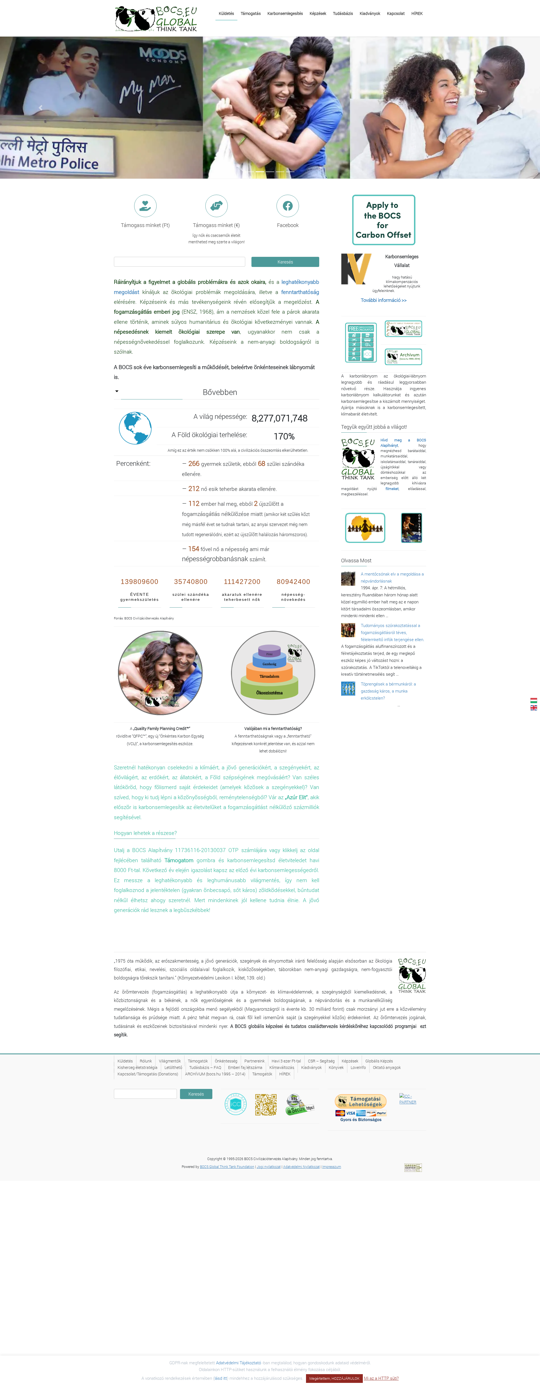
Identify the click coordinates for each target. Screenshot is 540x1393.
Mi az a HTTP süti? (381, 1378)
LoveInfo (358, 1067)
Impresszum (331, 1166)
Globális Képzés (379, 1061)
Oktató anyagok (387, 1067)
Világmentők (170, 1061)
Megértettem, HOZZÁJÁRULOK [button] (334, 1378)
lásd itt (221, 1378)
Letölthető (173, 1067)
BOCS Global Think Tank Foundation (227, 1166)
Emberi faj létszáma (245, 1067)
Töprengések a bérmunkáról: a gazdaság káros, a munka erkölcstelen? (388, 691)
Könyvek (336, 1067)
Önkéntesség (226, 1061)
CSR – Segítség (321, 1061)
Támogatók (198, 1061)
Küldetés (125, 1061)
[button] (40, 108)
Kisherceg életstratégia (138, 1067)
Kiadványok (311, 1067)
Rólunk (146, 1061)
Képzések (350, 1061)
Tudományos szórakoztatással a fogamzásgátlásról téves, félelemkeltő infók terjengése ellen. (392, 632)
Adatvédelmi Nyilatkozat (301, 1166)
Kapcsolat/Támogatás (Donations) (148, 1074)
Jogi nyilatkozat (269, 1166)
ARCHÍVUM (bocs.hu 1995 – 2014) (215, 1074)
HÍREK (285, 1074)
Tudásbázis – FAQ (205, 1067)
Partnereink (254, 1061)
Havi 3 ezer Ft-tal (286, 1061)
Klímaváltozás (281, 1067)
